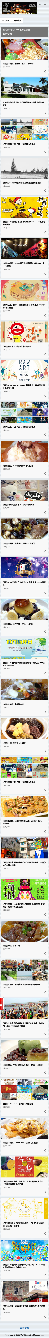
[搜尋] (40, 4)
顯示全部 (7, 34)
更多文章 (24, 1328)
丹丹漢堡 (17, 20)
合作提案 (5, 20)
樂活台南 (24, 1335)
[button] (45, 71)
